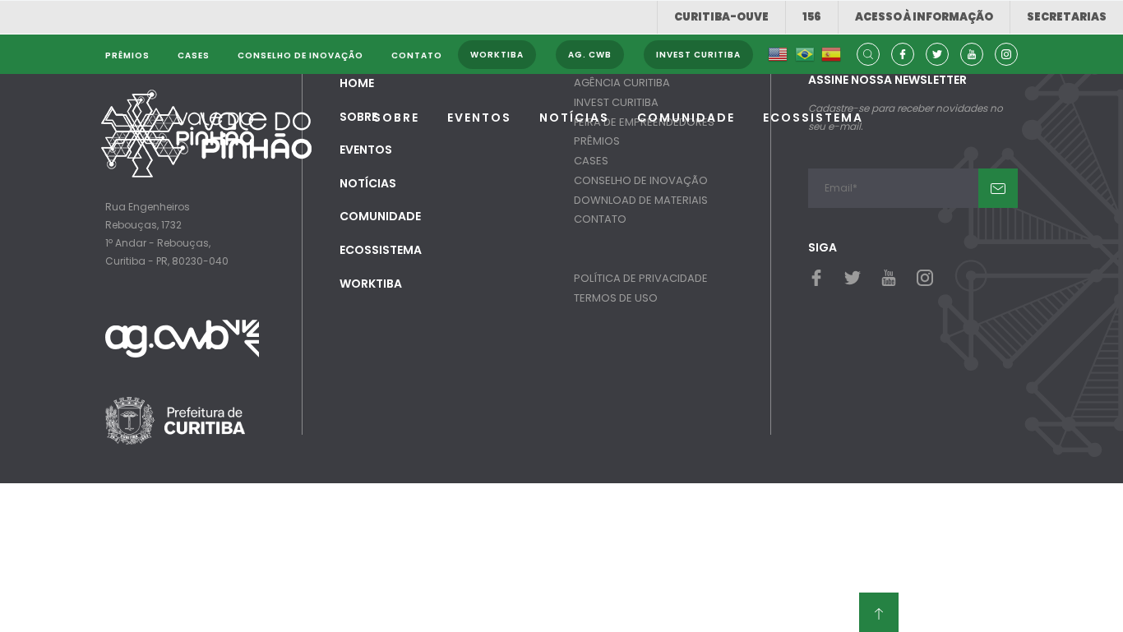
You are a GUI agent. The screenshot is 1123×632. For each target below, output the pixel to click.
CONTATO (600, 219)
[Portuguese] (805, 54)
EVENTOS (479, 117)
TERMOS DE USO (616, 298)
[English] (778, 54)
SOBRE (396, 117)
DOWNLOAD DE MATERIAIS (641, 200)
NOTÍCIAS (574, 117)
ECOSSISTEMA (813, 117)
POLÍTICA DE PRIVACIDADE (641, 278)
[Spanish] (831, 54)
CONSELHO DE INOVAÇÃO (641, 180)
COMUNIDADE (686, 117)
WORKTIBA (371, 283)
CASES (591, 160)
